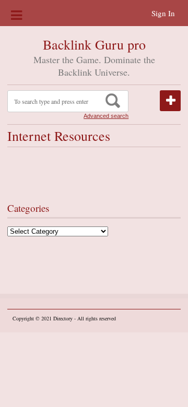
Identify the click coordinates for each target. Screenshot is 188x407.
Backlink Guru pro (94, 44)
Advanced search (106, 116)
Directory (63, 318)
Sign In (163, 13)
